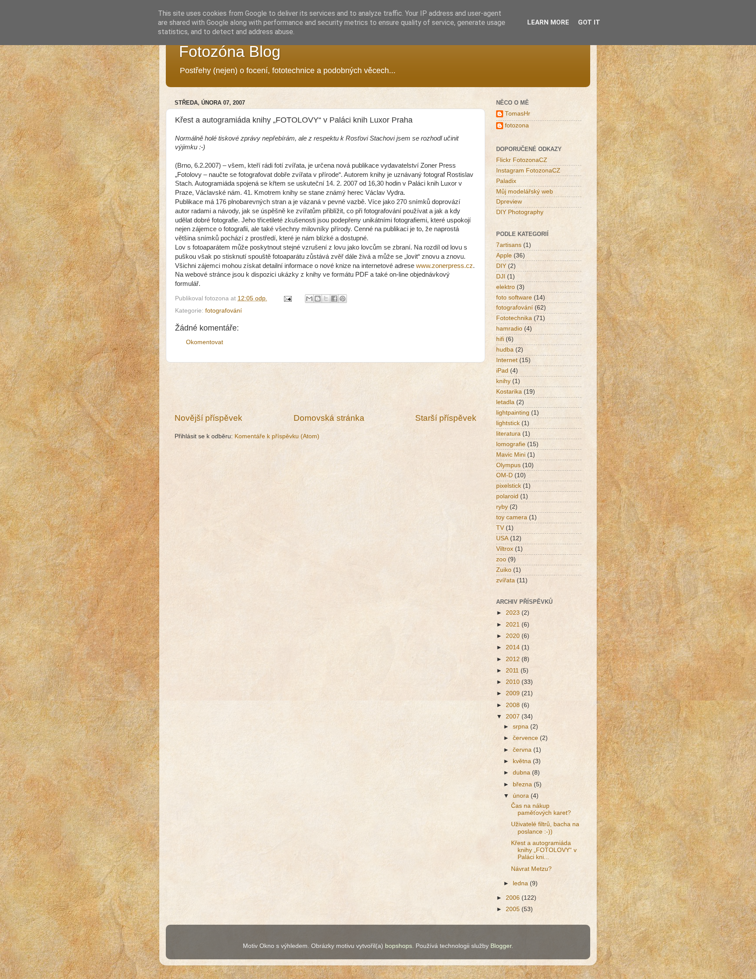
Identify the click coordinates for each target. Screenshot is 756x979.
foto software (514, 297)
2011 (513, 670)
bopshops (398, 946)
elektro (505, 287)
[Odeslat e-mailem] (309, 298)
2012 (514, 659)
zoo (501, 559)
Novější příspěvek (208, 418)
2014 (514, 647)
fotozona (517, 125)
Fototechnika (514, 318)
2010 (514, 682)
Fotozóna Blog (229, 51)
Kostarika (509, 391)
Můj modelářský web (524, 191)
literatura (508, 433)
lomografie (510, 444)
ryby (502, 507)
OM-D (504, 475)
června (523, 750)
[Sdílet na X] (326, 298)
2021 (514, 624)
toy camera (511, 517)
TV (500, 528)
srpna (521, 726)
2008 (514, 705)
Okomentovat (204, 342)
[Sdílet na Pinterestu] (342, 298)
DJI (500, 276)
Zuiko (503, 570)
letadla (505, 402)
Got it (589, 22)
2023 (514, 612)
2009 (514, 693)
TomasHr (517, 113)
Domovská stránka (329, 418)
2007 (514, 716)
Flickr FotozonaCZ (521, 160)
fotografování (223, 310)
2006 (514, 897)
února (522, 795)
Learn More (548, 22)
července (526, 738)
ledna (521, 883)
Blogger (500, 946)
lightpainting (512, 412)
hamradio (509, 328)
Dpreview (509, 201)
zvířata (505, 580)
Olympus (508, 465)
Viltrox (504, 549)
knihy (503, 381)
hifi (500, 339)
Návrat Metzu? (531, 869)
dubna (522, 772)
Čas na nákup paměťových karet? (541, 809)
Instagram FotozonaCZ (528, 170)
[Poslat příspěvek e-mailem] (287, 298)
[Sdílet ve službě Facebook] (334, 298)
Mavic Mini (510, 454)
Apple (504, 255)
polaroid (507, 496)
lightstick (508, 423)
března (523, 784)
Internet (507, 360)
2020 (514, 636)
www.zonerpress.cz (444, 265)
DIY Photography (519, 212)
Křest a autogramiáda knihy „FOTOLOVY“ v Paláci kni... (544, 850)
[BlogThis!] (317, 298)
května (523, 761)
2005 (514, 909)
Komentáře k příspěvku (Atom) (276, 436)
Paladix (506, 181)
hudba (505, 349)
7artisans (509, 245)
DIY (501, 266)
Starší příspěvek (445, 418)
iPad (502, 370)
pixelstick (508, 485)
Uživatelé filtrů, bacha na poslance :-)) (545, 828)
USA (502, 538)
